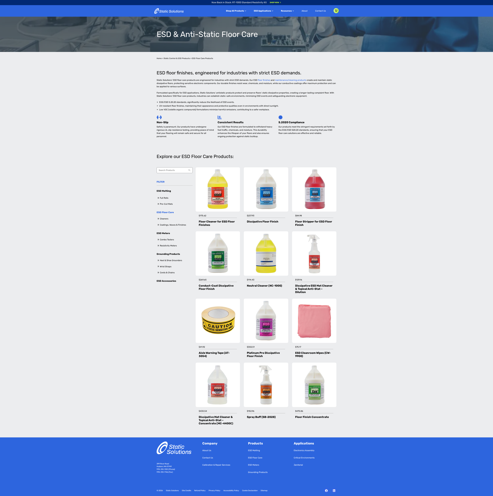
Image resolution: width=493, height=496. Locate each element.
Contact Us (320, 11)
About (304, 11)
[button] (336, 10)
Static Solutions (172, 490)
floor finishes (264, 80)
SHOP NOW (274, 2)
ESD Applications (262, 11)
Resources (286, 11)
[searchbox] (175, 170)
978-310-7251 (162, 469)
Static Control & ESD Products (177, 58)
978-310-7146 (162, 472)
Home (159, 58)
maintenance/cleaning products (290, 80)
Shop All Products (235, 11)
